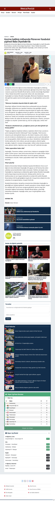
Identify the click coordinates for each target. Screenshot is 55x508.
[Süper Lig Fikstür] (49, 433)
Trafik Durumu (9, 489)
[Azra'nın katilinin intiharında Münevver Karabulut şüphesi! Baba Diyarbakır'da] (27, 69)
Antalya (7, 88)
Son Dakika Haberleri (34, 492)
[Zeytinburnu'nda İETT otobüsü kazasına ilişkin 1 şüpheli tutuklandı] (16, 288)
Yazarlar (33, 12)
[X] (25, 481)
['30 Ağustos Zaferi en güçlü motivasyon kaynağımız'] (16, 252)
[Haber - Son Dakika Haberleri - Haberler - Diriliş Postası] (27, 8)
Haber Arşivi (8, 496)
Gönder (8, 318)
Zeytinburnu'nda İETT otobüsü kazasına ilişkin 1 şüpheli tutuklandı (15, 296)
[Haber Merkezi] (8, 236)
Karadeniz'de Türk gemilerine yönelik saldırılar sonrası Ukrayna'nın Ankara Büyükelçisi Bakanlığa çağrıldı (37, 278)
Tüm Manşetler (9, 492)
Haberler (6, 36)
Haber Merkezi (17, 235)
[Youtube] (33, 481)
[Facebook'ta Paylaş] (6, 84)
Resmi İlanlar (26, 12)
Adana (25, 172)
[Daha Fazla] (13, 84)
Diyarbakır (46, 92)
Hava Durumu (33, 486)
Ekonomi (14, 12)
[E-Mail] (14, 238)
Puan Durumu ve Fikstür (35, 489)
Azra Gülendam (28, 88)
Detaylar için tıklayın (27, 428)
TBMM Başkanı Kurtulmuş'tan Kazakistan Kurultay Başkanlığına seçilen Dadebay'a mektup (38, 297)
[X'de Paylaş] (8, 84)
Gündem (8, 12)
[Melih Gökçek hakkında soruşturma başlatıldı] (16, 269)
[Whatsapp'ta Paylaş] (11, 84)
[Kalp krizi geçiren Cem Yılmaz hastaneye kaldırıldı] (39, 252)
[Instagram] (27, 481)
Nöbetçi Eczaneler (10, 486)
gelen (31, 172)
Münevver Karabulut (37, 96)
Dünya (2, 12)
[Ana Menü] (5, 8)
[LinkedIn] (30, 481)
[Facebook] (22, 481)
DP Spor (20, 12)
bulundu (7, 159)
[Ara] (50, 9)
